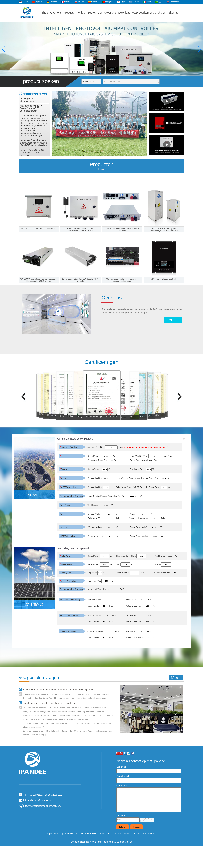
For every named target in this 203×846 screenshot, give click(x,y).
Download (124, 12)
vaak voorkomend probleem (149, 12)
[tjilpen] (128, 753)
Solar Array (65, 505)
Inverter (64, 478)
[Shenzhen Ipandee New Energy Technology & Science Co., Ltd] (27, 21)
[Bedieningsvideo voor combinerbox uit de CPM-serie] (166, 145)
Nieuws (91, 12)
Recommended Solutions (71, 496)
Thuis (45, 12)
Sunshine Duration (68, 447)
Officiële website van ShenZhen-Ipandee (135, 833)
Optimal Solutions (68, 631)
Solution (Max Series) (69, 615)
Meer (101, 169)
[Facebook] (132, 753)
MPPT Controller (68, 487)
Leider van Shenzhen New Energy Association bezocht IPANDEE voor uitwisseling (33, 130)
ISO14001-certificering (98, 416)
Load (62, 456)
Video (81, 12)
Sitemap (173, 12)
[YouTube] (117, 753)
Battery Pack (66, 572)
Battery (63, 469)
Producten (70, 12)
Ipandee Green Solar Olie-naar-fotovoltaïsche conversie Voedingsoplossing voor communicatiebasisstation (33, 143)
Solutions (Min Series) (70, 599)
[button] (98, 73)
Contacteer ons (107, 12)
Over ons (56, 12)
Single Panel (66, 564)
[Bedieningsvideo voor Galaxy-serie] (166, 101)
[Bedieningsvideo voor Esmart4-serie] (166, 123)
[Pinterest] (121, 753)
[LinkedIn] (125, 753)
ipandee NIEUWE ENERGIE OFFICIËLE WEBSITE (87, 833)
